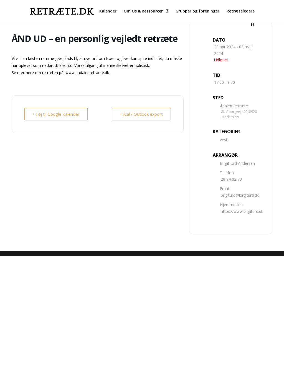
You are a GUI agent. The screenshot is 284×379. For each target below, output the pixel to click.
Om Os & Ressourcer (143, 11)
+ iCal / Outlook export (141, 114)
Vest (223, 139)
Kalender (107, 11)
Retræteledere (241, 11)
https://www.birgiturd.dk (242, 211)
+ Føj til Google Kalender (56, 114)
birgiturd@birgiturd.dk (240, 195)
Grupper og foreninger (197, 11)
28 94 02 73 (231, 179)
